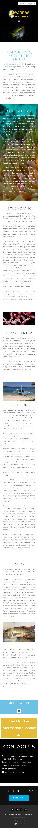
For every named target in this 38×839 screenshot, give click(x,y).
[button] (19, 798)
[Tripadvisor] (25, 809)
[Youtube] (21, 809)
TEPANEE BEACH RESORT (15, 814)
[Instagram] (16, 809)
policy (24, 821)
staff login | (16, 821)
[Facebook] (12, 809)
